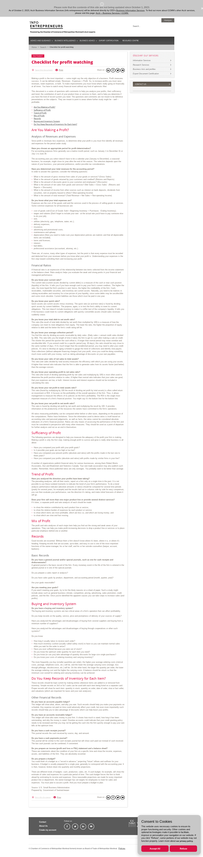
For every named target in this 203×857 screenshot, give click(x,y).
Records (37, 118)
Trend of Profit (40, 113)
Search (43, 47)
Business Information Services (130, 10)
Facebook (67, 826)
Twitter (75, 826)
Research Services (141, 65)
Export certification (108, 40)
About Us (43, 826)
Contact (42, 822)
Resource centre (130, 40)
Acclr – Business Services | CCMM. (112, 13)
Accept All (155, 848)
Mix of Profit (39, 115)
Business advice (87, 40)
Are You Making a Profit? (44, 107)
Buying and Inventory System (47, 121)
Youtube (91, 826)
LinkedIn (83, 826)
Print (61, 70)
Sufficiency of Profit (42, 110)
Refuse (183, 848)
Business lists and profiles (144, 69)
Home (34, 47)
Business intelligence (65, 40)
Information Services (142, 60)
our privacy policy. (184, 841)
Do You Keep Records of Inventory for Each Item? (55, 124)
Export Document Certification (146, 74)
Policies (121, 848)
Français (168, 20)
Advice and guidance (40, 40)
